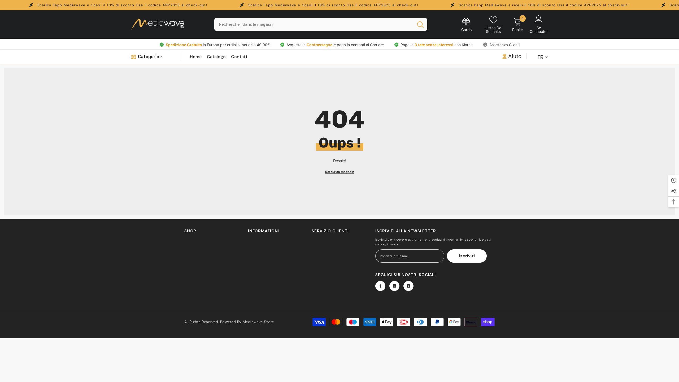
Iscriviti (467, 256)
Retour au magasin (339, 172)
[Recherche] (320, 24)
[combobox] (314, 24)
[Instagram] (394, 286)
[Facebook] (380, 286)
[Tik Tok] (408, 286)
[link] (466, 25)
